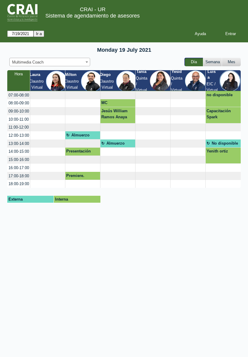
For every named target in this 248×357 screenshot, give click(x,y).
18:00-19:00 (18, 184)
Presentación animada (78, 152)
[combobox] (49, 62)
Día (194, 62)
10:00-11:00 (18, 119)
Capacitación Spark (219, 114)
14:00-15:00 (18, 151)
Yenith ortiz (217, 151)
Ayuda (200, 33)
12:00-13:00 (18, 135)
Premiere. (75, 175)
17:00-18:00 (18, 176)
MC (104, 102)
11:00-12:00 (18, 127)
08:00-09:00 (18, 103)
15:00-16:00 (18, 159)
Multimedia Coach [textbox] (28, 62)
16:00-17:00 (18, 167)
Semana (212, 62)
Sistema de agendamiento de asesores (92, 16)
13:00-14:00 (18, 143)
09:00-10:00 (18, 111)
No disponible (225, 143)
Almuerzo (80, 135)
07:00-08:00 (18, 95)
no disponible (220, 95)
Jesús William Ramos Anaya (114, 114)
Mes (231, 62)
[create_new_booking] (47, 95)
